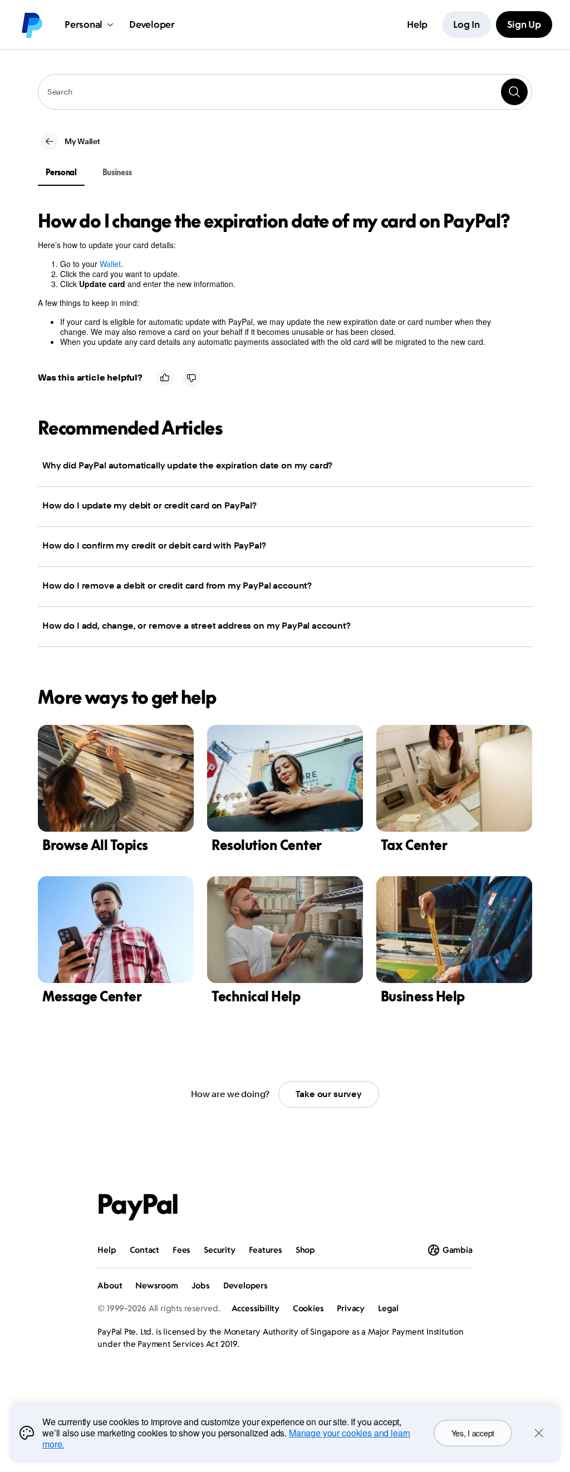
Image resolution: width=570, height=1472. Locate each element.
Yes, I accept (472, 1433)
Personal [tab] (61, 172)
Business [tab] (117, 172)
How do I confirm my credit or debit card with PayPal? (154, 545)
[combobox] (285, 92)
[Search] (514, 91)
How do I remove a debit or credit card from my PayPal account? (177, 585)
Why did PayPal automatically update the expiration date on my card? (187, 465)
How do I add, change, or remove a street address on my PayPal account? (196, 625)
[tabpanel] (278, 279)
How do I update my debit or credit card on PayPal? (149, 505)
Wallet (110, 263)
